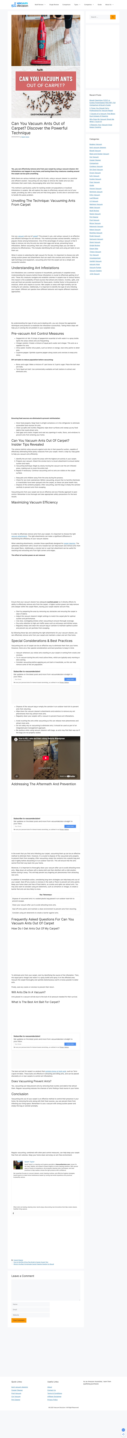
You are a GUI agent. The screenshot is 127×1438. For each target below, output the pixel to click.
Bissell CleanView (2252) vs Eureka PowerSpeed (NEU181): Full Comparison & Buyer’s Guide (102, 102)
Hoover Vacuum (95, 189)
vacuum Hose (95, 264)
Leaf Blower (94, 198)
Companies (88, 4)
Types (76, 4)
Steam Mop (94, 249)
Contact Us (51, 1390)
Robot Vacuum (95, 230)
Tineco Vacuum (95, 252)
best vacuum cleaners (98, 147)
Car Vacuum (94, 157)
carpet (35, 236)
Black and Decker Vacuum (99, 154)
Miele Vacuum (95, 207)
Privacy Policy (52, 1400)
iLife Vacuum (95, 274)
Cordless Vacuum (96, 166)
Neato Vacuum (95, 214)
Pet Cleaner (94, 217)
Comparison (66, 4)
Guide (100, 4)
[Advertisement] (45, 154)
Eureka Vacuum (95, 179)
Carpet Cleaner (18, 1260)
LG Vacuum (94, 201)
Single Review (54, 4)
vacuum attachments (19, 536)
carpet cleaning (69, 543)
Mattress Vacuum (96, 204)
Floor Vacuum (95, 182)
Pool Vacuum (94, 220)
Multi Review (39, 4)
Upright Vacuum (96, 261)
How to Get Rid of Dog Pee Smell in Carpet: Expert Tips (31, 1262)
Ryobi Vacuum (95, 236)
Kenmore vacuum (96, 192)
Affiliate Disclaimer (54, 1396)
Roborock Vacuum (96, 226)
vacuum (21, 236)
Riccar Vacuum (95, 223)
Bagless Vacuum (96, 144)
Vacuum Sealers (96, 271)
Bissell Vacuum (95, 151)
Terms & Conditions (54, 1393)
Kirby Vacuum (95, 195)
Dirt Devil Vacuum (96, 170)
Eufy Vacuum (94, 176)
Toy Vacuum (94, 255)
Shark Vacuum (95, 242)
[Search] (113, 17)
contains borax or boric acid (55, 1071)
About (49, 1387)
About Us (108, 4)
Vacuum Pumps (95, 267)
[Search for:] (100, 17)
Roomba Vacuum (96, 233)
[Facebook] (13, 1213)
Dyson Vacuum (95, 173)
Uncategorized (95, 258)
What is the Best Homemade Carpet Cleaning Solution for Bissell (34, 1264)
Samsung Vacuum (96, 239)
